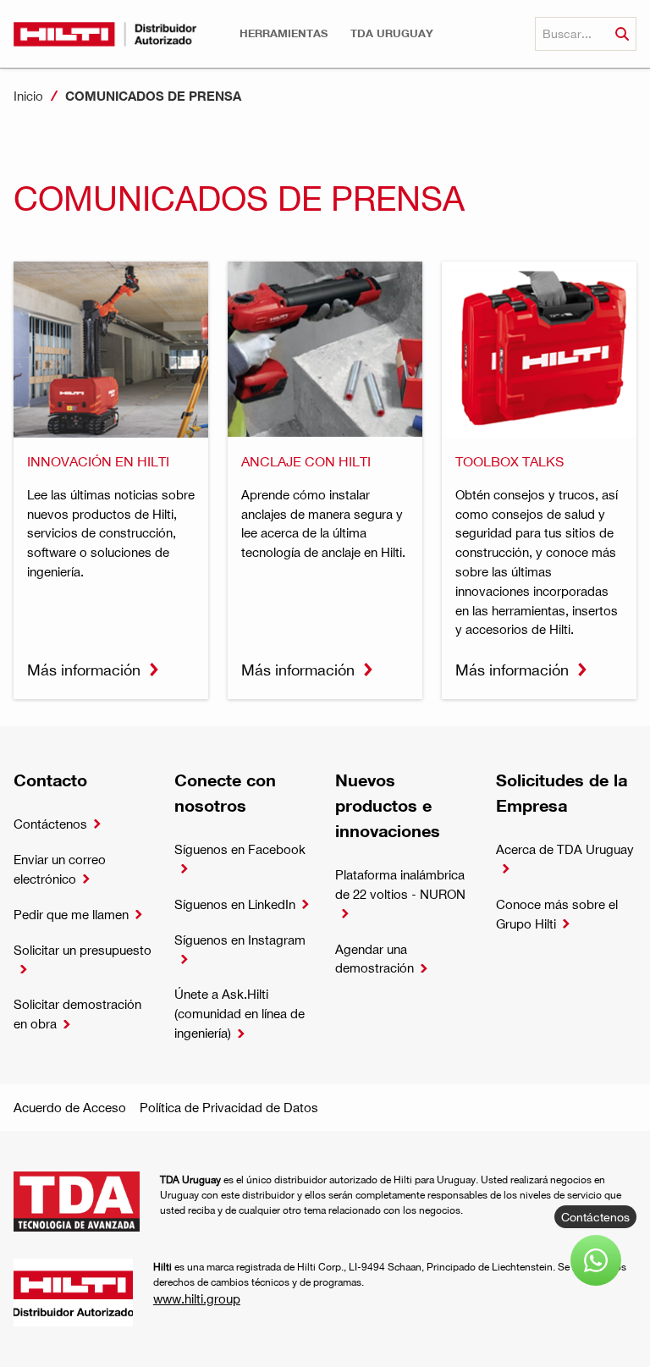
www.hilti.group (196, 1298)
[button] (284, 33)
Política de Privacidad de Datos (229, 1107)
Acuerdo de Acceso (70, 1107)
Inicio (28, 95)
